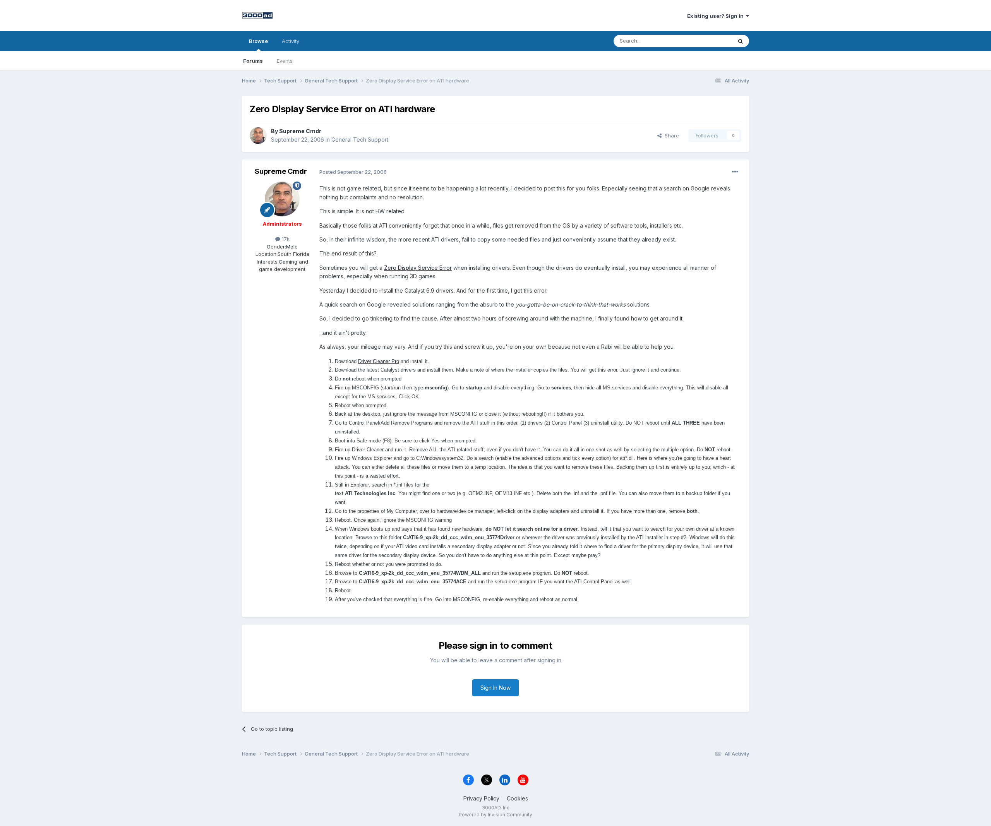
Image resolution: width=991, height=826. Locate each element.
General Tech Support (359, 139)
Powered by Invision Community (495, 814)
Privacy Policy (481, 798)
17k (285, 239)
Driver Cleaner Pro (378, 361)
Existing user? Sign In (716, 16)
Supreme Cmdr (300, 131)
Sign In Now (495, 687)
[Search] (740, 41)
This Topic (709, 41)
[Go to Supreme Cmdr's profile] (258, 135)
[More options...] (735, 172)
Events (285, 61)
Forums (253, 61)
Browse (258, 41)
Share (670, 135)
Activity (290, 41)
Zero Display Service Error (418, 267)
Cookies (517, 798)
